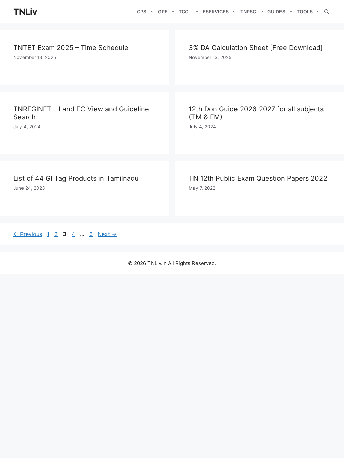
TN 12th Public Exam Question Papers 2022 (258, 178)
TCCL (185, 11)
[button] (326, 12)
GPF (162, 11)
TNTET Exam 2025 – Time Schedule (70, 48)
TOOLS (305, 11)
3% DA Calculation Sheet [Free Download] (256, 48)
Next (107, 234)
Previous (27, 234)
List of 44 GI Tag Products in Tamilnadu (76, 178)
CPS (141, 11)
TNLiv (25, 12)
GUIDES (276, 11)
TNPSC (248, 11)
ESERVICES (216, 11)
